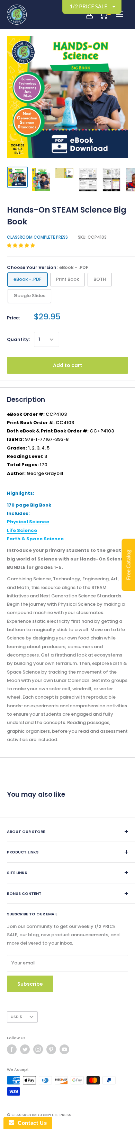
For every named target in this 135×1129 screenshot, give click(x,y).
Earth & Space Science (35, 538)
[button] (21, 245)
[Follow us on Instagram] (38, 1049)
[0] (103, 14)
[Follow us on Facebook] (12, 1049)
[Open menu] (119, 14)
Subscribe (30, 983)
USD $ (16, 1016)
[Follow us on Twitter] (25, 1049)
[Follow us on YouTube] (64, 1049)
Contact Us (30, 1123)
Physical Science (28, 521)
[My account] (89, 14)
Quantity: (18, 339)
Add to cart (67, 365)
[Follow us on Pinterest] (51, 1049)
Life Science (22, 530)
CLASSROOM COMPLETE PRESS (37, 237)
